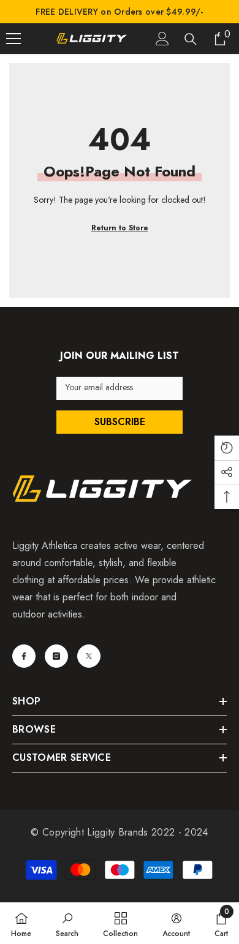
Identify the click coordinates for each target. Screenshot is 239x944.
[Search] (190, 39)
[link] (67, 923)
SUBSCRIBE (119, 422)
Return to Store (119, 227)
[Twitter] (89, 656)
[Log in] (162, 38)
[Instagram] (56, 656)
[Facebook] (24, 656)
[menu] (13, 38)
